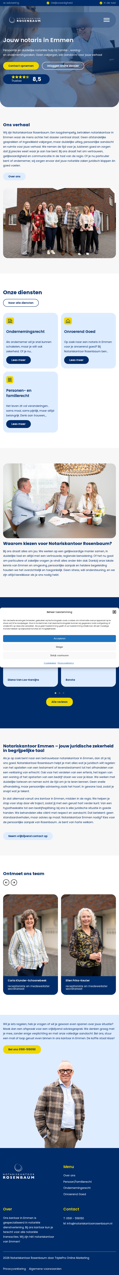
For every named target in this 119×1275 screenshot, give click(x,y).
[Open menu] (107, 20)
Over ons (69, 1175)
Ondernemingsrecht (77, 1188)
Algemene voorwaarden (45, 1269)
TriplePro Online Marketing (72, 1258)
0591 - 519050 (75, 1218)
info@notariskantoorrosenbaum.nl (89, 1223)
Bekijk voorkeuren (59, 655)
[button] (114, 612)
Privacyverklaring (66, 663)
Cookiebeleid (50, 663)
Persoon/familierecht (77, 1182)
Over (7, 1209)
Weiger (59, 647)
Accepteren (59, 638)
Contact (71, 1209)
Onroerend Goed (75, 1194)
